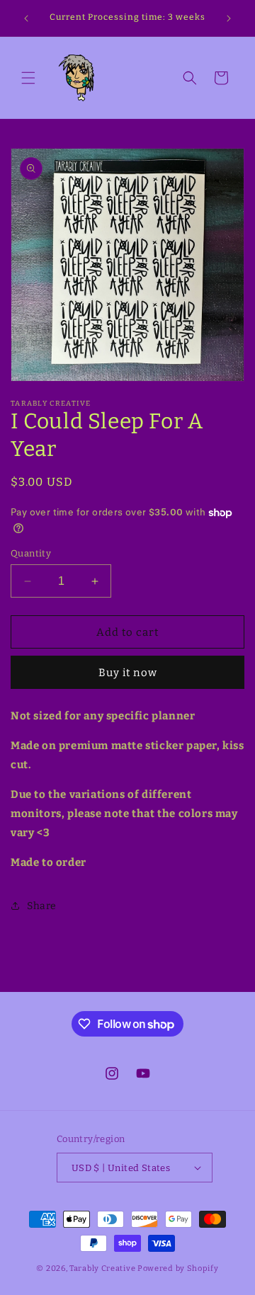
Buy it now (127, 672)
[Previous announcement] (26, 18)
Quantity (31, 553)
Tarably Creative (102, 1268)
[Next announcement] (228, 18)
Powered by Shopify (178, 1268)
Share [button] (42, 906)
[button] (28, 77)
